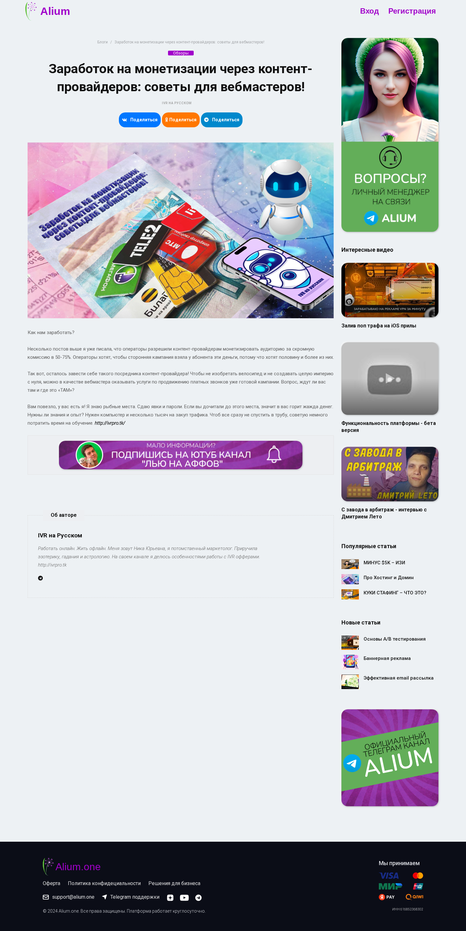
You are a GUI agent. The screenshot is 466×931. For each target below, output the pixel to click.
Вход (369, 11)
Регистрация (412, 11)
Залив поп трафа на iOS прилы (378, 326)
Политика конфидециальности (104, 883)
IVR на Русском (177, 103)
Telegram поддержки (134, 897)
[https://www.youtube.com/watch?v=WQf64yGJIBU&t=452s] (389, 474)
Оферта (51, 883)
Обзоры (181, 53)
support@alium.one (73, 897)
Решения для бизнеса (174, 883)
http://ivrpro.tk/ (110, 423)
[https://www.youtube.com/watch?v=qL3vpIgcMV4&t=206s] (389, 290)
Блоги (102, 42)
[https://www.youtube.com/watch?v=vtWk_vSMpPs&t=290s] (389, 378)
